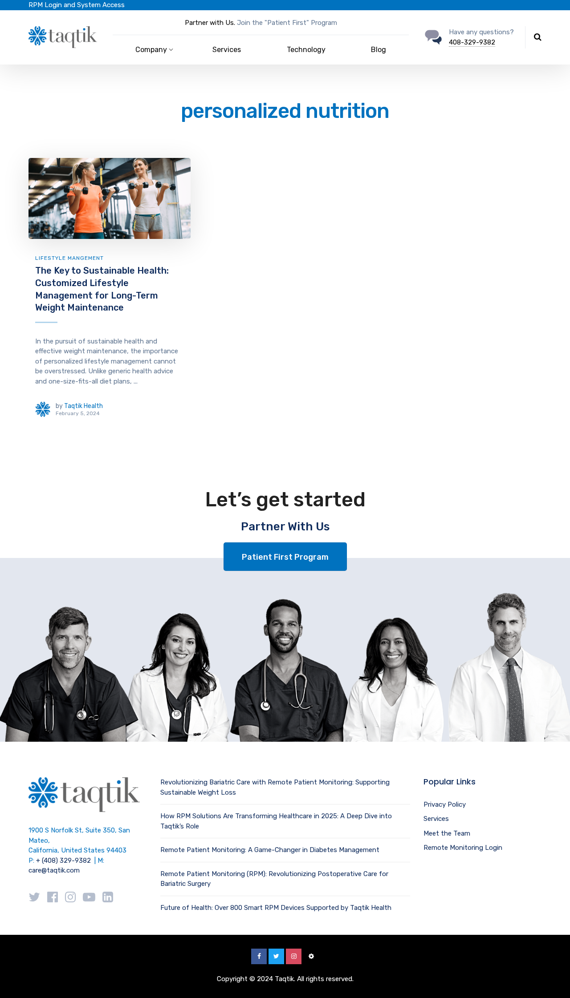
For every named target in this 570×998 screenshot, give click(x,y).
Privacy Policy (444, 804)
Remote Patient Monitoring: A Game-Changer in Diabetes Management (269, 850)
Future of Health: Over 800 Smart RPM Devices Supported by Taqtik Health (275, 908)
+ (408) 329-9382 (63, 861)
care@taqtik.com (54, 870)
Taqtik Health (83, 406)
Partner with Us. (210, 23)
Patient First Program (285, 557)
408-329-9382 (472, 42)
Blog (378, 49)
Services (226, 49)
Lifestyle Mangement (69, 258)
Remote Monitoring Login (462, 848)
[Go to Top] (552, 978)
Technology (306, 49)
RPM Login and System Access (76, 5)
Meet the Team (446, 833)
